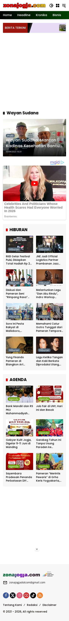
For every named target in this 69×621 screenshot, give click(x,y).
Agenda (13, 399)
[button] (51, 5)
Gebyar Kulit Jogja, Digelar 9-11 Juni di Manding (18, 443)
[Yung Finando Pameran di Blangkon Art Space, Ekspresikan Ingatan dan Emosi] (19, 345)
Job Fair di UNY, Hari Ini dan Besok (49, 408)
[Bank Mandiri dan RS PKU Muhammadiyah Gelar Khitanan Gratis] (19, 394)
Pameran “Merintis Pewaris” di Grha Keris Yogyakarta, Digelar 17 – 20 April (49, 477)
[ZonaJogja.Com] (24, 5)
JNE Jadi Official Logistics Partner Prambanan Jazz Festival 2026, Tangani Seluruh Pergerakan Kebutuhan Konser (48, 260)
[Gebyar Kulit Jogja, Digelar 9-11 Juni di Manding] (19, 427)
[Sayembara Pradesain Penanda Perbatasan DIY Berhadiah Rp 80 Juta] (19, 461)
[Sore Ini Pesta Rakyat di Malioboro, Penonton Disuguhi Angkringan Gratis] (19, 311)
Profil (10, 135)
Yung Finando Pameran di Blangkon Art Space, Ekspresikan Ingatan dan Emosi (18, 361)
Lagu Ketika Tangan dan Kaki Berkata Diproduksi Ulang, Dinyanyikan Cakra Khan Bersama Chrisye (49, 361)
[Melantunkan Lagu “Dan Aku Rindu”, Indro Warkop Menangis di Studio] (49, 277)
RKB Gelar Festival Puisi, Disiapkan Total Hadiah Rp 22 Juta (19, 260)
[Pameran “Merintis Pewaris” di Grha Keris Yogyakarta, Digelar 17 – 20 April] (49, 461)
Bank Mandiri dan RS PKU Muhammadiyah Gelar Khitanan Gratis (19, 409)
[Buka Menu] (57, 5)
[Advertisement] (34, 71)
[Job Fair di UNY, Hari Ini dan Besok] (49, 394)
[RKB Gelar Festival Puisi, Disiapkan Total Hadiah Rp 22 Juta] (19, 244)
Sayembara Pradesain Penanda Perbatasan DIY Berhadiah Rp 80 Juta (19, 477)
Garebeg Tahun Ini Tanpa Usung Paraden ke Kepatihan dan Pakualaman (48, 443)
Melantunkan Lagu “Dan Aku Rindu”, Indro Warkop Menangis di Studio (48, 293)
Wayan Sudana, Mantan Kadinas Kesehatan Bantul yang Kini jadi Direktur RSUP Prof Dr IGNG (34, 143)
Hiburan (14, 249)
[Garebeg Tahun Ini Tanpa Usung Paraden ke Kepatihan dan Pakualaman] (49, 427)
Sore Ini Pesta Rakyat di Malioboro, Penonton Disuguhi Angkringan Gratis (18, 327)
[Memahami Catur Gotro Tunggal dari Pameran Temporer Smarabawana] (49, 311)
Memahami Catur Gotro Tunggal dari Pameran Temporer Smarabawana (49, 327)
